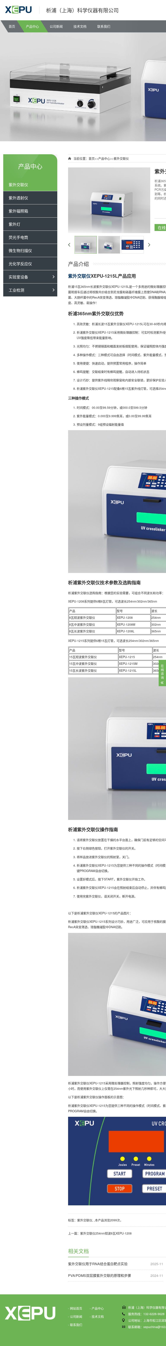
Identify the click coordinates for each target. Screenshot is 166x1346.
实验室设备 (18, 277)
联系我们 (103, 26)
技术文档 (79, 26)
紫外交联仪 (18, 184)
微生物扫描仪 (20, 250)
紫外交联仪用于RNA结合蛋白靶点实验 (115, 1264)
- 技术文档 (97, 1316)
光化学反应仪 (20, 263)
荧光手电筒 (18, 237)
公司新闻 (56, 26)
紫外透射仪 (18, 197)
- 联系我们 (75, 1324)
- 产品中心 (97, 1308)
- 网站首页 (75, 1308)
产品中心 (32, 26)
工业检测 (16, 290)
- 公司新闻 (75, 1316)
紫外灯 (14, 224)
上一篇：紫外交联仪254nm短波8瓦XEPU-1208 (100, 1233)
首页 (12, 26)
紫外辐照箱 (18, 211)
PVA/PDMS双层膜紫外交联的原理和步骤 (115, 1275)
